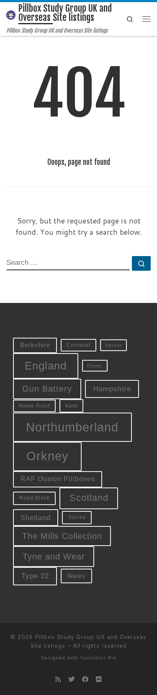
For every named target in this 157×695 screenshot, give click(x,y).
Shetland (36, 517)
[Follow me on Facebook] (85, 679)
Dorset (113, 345)
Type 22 (35, 576)
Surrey (77, 517)
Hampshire (112, 389)
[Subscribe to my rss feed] (58, 679)
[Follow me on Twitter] (71, 679)
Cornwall (78, 345)
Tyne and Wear (54, 556)
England (46, 366)
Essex (94, 365)
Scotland (88, 497)
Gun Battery (47, 388)
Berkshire (35, 345)
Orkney (47, 456)
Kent (71, 406)
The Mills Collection (62, 536)
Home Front (34, 405)
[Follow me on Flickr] (99, 679)
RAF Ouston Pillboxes (58, 478)
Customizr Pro (98, 657)
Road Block (34, 498)
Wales (76, 576)
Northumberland (72, 427)
